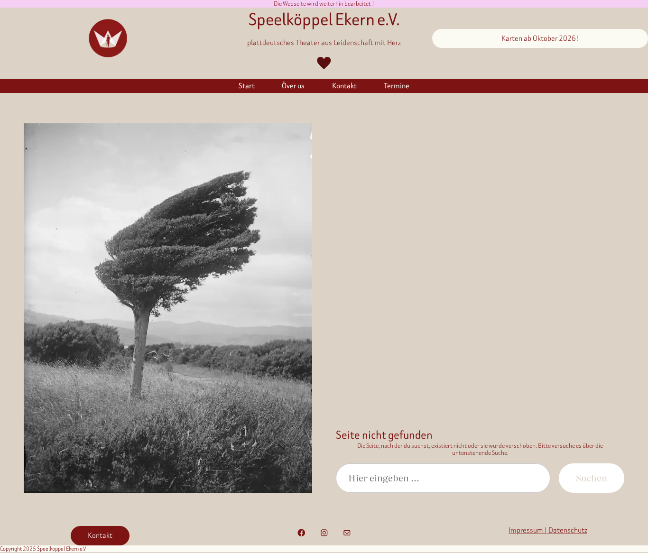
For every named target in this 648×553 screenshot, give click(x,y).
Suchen (591, 477)
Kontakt (100, 535)
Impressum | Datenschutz (548, 530)
